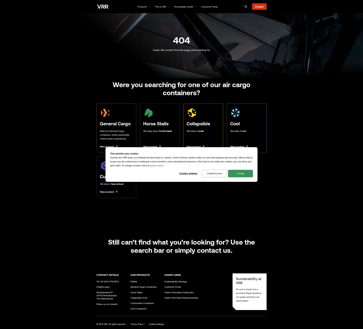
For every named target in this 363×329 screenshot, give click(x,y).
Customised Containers (142, 303)
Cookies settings (188, 173)
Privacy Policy (137, 324)
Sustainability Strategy (175, 281)
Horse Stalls (136, 292)
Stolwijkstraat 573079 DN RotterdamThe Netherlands (106, 295)
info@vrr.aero (103, 286)
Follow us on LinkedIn (107, 304)
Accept (240, 173)
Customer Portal (209, 6)
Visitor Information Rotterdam (179, 292)
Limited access (214, 173)
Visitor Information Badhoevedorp (181, 297)
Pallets (133, 281)
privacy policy (157, 165)
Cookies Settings (156, 324)
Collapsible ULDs (138, 297)
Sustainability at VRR (248, 281)
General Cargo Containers (143, 286)
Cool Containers (138, 308)
